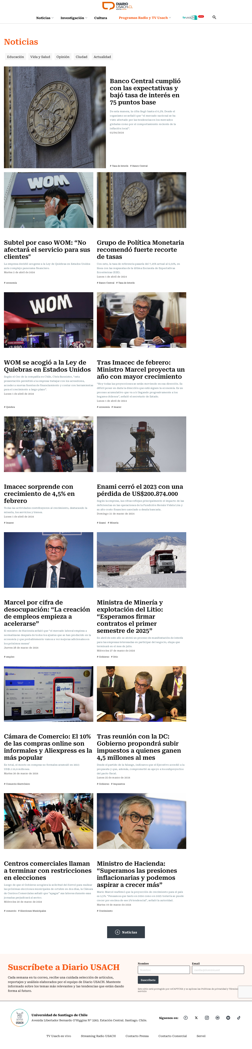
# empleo (9, 656)
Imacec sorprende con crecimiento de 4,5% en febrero (39, 493)
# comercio (10, 910)
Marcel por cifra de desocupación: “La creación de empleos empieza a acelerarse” (47, 612)
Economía (118, 69)
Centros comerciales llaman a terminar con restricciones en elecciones (48, 870)
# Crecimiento (105, 910)
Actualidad (102, 56)
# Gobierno (103, 656)
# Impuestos (118, 783)
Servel (201, 1035)
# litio (114, 656)
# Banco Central (139, 165)
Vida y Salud (40, 56)
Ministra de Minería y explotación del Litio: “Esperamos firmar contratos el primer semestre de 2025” (130, 616)
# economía (10, 282)
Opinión (63, 56)
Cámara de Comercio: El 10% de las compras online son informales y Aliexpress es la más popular (48, 746)
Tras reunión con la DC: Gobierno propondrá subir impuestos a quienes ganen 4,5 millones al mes (139, 746)
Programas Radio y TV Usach (143, 17)
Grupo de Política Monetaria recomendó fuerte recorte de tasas (140, 249)
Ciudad (81, 56)
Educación (15, 56)
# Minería (113, 522)
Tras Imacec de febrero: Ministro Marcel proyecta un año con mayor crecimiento (141, 369)
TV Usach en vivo (58, 1035)
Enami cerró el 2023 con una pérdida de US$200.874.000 (140, 489)
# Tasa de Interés (119, 165)
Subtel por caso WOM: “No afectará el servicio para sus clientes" (47, 249)
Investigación (72, 17)
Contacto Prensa (137, 1035)
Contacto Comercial (172, 1035)
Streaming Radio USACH (98, 1035)
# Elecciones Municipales (32, 910)
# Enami (101, 522)
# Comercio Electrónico (17, 783)
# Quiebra (9, 407)
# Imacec (116, 407)
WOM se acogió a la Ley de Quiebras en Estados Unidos (47, 365)
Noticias (43, 17)
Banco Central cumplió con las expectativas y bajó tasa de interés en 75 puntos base (145, 91)
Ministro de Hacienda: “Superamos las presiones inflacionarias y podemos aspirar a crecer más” (137, 873)
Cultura (100, 17)
